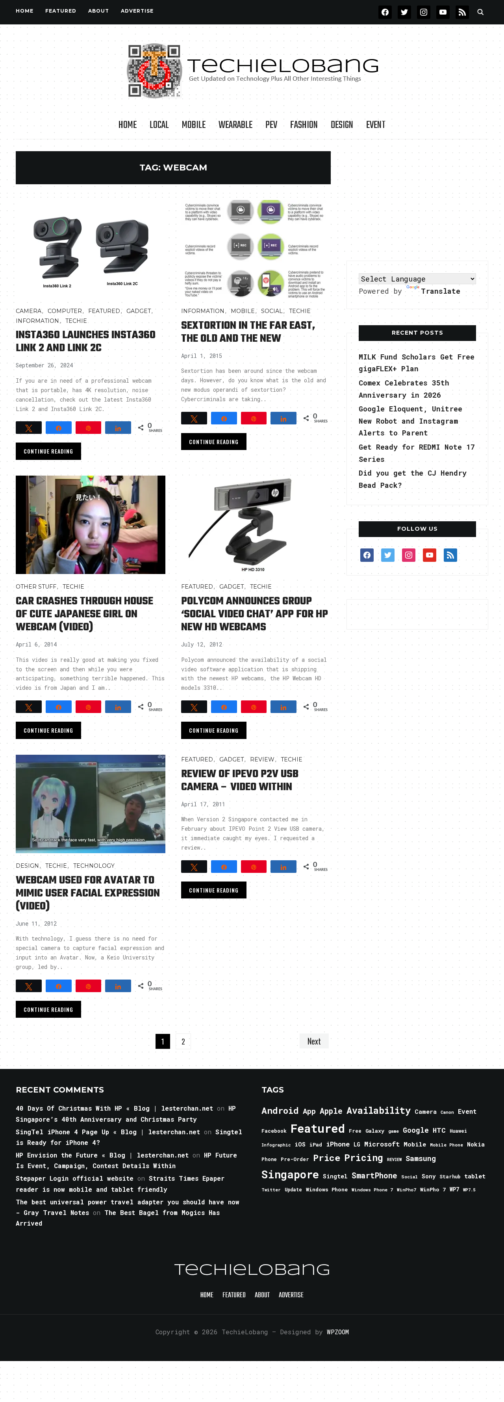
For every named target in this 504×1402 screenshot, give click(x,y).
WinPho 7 (433, 1189)
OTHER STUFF (36, 586)
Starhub (449, 1176)
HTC (439, 1130)
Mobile (194, 125)
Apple (331, 1111)
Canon (447, 1112)
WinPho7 (406, 1190)
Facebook (274, 1131)
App (309, 1111)
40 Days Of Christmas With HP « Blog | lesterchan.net (114, 1108)
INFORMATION (37, 320)
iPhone (338, 1143)
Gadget (138, 311)
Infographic (276, 1145)
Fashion (304, 125)
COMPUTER (65, 311)
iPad (315, 1144)
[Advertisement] (417, 200)
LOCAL (159, 125)
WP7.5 (469, 1190)
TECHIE (76, 320)
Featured (318, 1128)
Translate (440, 291)
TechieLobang (252, 1270)
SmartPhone (374, 1175)
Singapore (290, 1174)
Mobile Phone (446, 1145)
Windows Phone (327, 1189)
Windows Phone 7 (372, 1190)
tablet (474, 1176)
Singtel (335, 1176)
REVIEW (394, 1159)
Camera (28, 311)
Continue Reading (48, 451)
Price (326, 1157)
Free (355, 1131)
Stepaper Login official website (74, 1178)
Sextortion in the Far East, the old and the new (248, 332)
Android (280, 1110)
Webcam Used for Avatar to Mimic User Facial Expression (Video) (88, 893)
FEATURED (60, 11)
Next (314, 1041)
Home (24, 11)
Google (416, 1130)
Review (262, 759)
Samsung (421, 1158)
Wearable (235, 125)
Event (375, 125)
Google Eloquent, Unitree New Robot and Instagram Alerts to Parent (410, 420)
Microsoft (382, 1144)
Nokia (476, 1144)
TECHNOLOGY (94, 865)
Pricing (363, 1157)
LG (357, 1144)
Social (272, 311)
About (98, 11)
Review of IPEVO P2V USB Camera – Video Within (239, 781)
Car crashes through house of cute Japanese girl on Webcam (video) (84, 614)
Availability (378, 1110)
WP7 (454, 1189)
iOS (300, 1144)
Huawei (458, 1131)
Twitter (271, 1190)
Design (342, 125)
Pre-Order (295, 1159)
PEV (271, 125)
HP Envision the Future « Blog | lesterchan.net (102, 1155)
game (393, 1131)
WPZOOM (338, 1332)
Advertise (137, 11)
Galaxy (374, 1130)
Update (293, 1190)
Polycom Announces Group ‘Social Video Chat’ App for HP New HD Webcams (254, 614)
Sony (428, 1176)
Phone (269, 1159)
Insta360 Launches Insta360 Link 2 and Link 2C (86, 342)
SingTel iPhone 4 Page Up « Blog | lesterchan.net (108, 1132)
